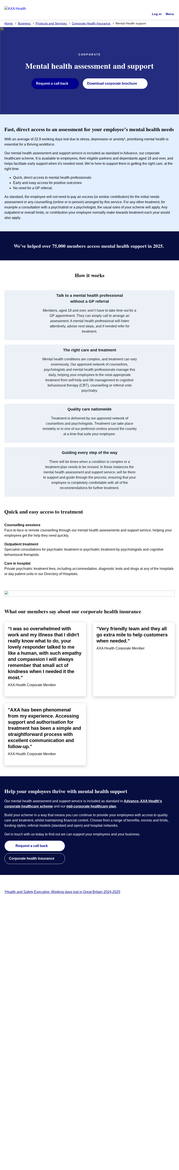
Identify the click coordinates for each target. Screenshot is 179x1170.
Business (24, 23)
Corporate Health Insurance (91, 23)
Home (9, 23)
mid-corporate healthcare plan (91, 806)
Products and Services (51, 23)
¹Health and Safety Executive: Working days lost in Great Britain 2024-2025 (62, 892)
